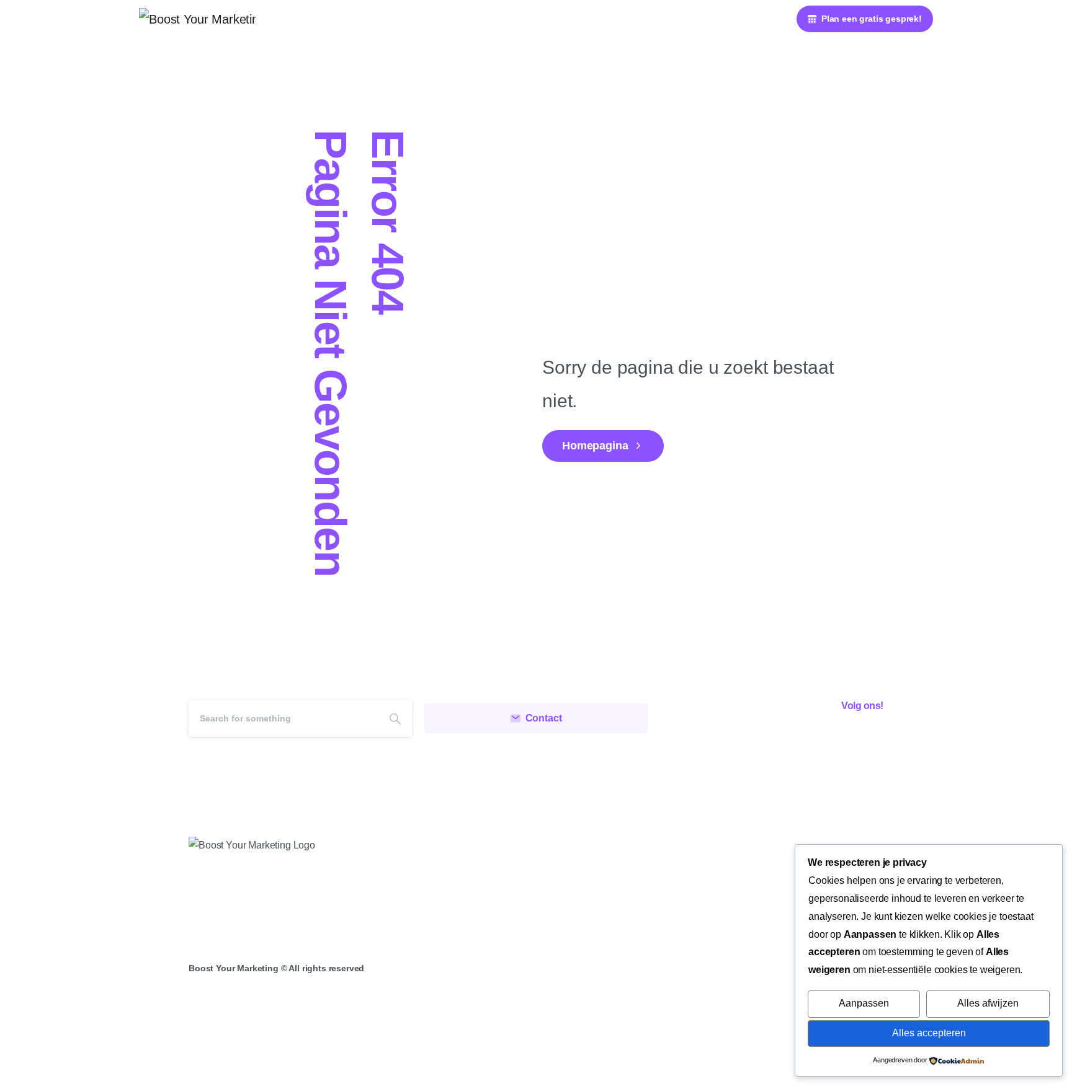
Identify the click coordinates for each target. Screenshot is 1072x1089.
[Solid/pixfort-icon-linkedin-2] (869, 740)
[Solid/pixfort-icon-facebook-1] (812, 740)
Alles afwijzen (988, 1003)
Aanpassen (864, 1003)
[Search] (395, 718)
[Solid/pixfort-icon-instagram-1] (840, 740)
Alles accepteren (929, 1033)
